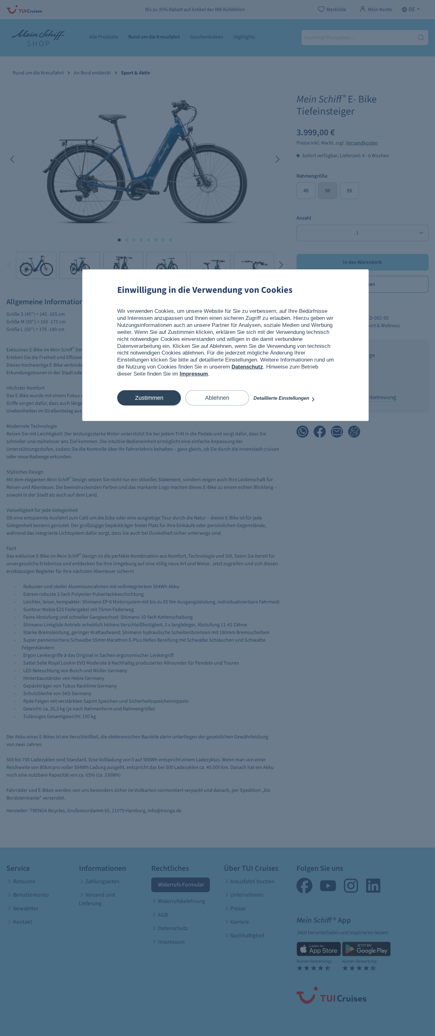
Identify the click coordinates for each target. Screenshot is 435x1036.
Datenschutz (247, 367)
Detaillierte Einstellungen (281, 398)
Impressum (194, 374)
